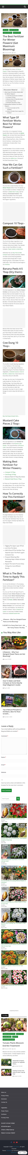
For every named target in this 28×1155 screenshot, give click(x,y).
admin (14, 52)
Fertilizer (7, 264)
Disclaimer (4, 1099)
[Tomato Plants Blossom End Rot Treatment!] (14, 1025)
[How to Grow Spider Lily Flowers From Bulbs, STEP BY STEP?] (14, 851)
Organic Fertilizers (14, 30)
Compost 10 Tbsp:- (11, 97)
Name (3, 757)
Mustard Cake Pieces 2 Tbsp (13, 479)
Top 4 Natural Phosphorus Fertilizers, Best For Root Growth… (12, 712)
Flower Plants (4, 1111)
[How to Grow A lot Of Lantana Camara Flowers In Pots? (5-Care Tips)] (14, 936)
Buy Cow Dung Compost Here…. (11, 416)
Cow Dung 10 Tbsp (10, 474)
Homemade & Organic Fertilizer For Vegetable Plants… (19, 1062)
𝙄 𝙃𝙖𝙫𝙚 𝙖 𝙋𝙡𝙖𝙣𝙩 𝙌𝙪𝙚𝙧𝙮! (7, 1129)
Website (3, 772)
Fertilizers (5, 30)
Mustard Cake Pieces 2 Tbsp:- (14, 102)
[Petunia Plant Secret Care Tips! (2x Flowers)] (14, 977)
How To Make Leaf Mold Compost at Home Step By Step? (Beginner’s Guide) (12, 683)
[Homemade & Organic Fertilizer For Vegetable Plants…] (6, 1063)
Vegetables (15, 1036)
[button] (22, 1152)
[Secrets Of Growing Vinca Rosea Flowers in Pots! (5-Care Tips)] (14, 894)
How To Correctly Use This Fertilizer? (13, 108)
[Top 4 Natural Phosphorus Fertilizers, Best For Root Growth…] (14, 695)
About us (3, 1092)
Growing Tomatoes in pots (9, 1033)
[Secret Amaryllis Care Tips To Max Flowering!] (14, 811)
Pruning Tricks (5, 1117)
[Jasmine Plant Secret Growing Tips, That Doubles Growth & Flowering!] (14, 830)
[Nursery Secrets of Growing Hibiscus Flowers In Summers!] (14, 873)
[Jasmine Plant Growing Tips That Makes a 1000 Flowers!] (14, 915)
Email (3, 765)
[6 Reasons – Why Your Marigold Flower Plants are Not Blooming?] (14, 637)
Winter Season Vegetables (8, 1039)
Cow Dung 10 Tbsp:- (11, 101)
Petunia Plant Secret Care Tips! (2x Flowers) (12, 985)
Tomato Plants (20, 1033)
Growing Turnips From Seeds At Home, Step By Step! (19, 1072)
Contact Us (4, 1102)
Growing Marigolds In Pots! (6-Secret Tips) (12, 965)
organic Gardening (7, 32)
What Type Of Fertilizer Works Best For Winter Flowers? (14, 93)
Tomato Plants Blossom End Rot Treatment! (13, 1044)
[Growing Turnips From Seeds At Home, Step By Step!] (6, 1073)
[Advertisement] (14, 212)
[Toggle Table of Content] (22, 90)
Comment (4, 736)
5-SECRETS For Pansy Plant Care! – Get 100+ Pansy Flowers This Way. (13, 626)
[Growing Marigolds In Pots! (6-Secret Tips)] (14, 957)
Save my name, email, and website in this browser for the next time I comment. (13, 784)
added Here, (14, 158)
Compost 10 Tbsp (10, 472)
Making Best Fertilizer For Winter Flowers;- (13, 105)
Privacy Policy (5, 1095)
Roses (10, 599)
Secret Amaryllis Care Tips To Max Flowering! (13, 818)
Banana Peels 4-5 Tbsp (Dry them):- (15, 99)
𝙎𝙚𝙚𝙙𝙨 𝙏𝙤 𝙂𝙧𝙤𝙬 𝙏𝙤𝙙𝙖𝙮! (8, 1123)
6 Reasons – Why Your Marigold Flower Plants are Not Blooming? (14, 620)
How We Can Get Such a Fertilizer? (15, 95)
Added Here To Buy (14, 191)
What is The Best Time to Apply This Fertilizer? (15, 112)
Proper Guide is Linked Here (15, 249)
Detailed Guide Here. (14, 613)
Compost (5, 254)
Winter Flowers (17, 32)
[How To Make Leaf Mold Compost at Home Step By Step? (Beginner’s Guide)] (14, 666)
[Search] (18, 799)
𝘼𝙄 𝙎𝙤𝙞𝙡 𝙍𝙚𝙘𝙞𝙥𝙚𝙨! (6, 1126)
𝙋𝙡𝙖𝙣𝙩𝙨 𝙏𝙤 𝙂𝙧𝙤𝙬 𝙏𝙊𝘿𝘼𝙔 (8, 1133)
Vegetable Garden (7, 1036)
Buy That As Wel (17, 252)
